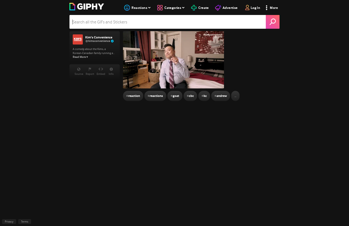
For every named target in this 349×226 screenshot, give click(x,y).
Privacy (9, 221)
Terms (24, 221)
